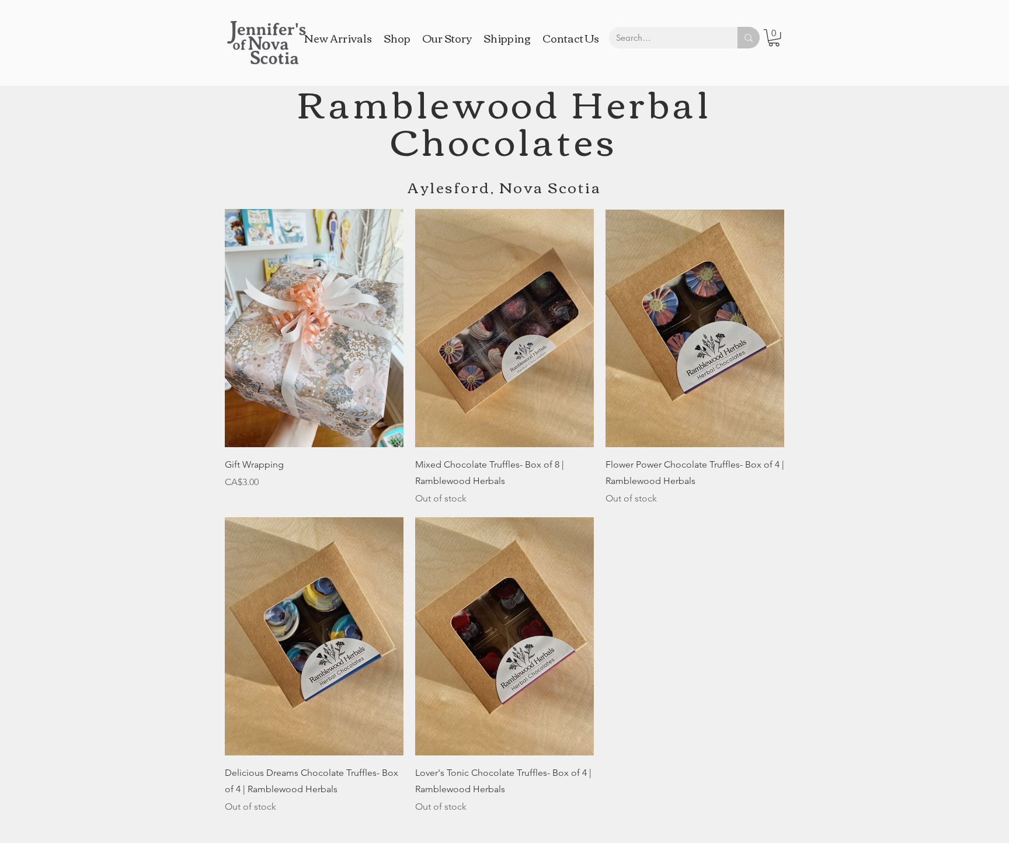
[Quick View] (314, 328)
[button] (774, 37)
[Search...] (748, 37)
